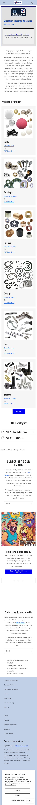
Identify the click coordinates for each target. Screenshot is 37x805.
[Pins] (18, 324)
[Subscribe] (31, 503)
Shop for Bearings (10, 196)
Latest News (20, 622)
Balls (6, 142)
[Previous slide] (14, 580)
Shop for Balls (9, 146)
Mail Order (7, 698)
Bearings (8, 192)
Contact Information (11, 680)
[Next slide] (23, 580)
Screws (7, 394)
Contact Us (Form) (10, 685)
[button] (4, 2)
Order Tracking (9, 703)
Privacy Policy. (10, 785)
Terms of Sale (8, 733)
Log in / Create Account (13, 35)
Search (6, 707)
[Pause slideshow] (33, 580)
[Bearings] (18, 172)
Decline (17, 795)
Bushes (7, 243)
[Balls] (18, 122)
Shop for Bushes (10, 247)
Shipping (7, 729)
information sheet (21, 746)
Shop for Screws (10, 398)
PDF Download (9, 151)
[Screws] (18, 375)
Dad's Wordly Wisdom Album (18, 572)
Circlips (8, 293)
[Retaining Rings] (18, 273)
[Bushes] (18, 223)
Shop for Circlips (10, 297)
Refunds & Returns (10, 724)
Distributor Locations (11, 689)
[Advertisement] (18, 597)
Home (26, 35)
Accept (17, 790)
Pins (6, 344)
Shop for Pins (9, 348)
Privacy (6, 720)
